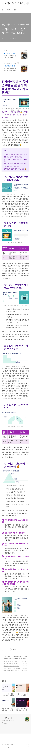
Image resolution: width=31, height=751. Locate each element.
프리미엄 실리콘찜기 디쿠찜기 (10, 53)
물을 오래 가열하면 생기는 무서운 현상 (15, 164)
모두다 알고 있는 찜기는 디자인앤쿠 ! (10, 56)
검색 (23, 3)
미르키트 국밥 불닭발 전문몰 (10, 66)
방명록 (16, 10)
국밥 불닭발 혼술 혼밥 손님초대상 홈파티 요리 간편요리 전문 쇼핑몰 (10, 69)
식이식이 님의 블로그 (13, 3)
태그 (8, 10)
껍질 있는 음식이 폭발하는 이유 (13, 157)
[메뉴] (27, 3)
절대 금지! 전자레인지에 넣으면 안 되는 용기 (15, 160)
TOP (27, 745)
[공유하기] (7, 649)
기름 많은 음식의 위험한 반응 (12, 166)
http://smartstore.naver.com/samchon (14, 51)
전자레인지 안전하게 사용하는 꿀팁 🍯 (15, 169)
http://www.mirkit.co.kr (10, 63)
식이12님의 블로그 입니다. (8, 720)
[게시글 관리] (9, 649)
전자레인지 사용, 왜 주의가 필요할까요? (15, 154)
